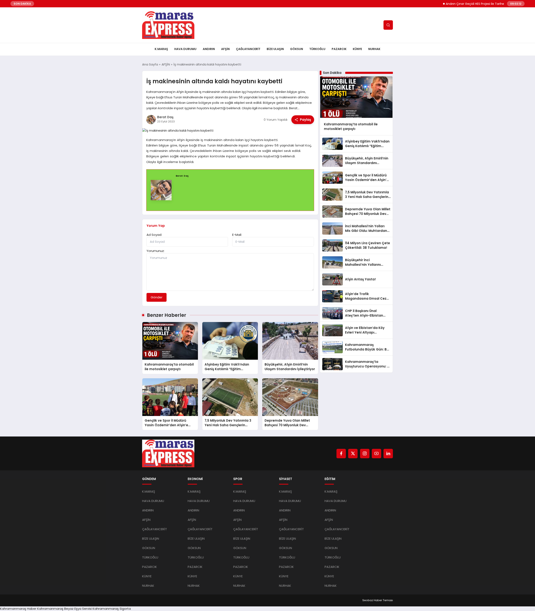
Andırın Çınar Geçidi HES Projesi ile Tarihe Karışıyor (466, 4)
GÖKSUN (296, 49)
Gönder (156, 297)
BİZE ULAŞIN (275, 49)
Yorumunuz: (155, 251)
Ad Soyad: (154, 234)
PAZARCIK (339, 49)
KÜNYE (357, 49)
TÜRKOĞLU (317, 49)
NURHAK (374, 49)
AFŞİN (225, 49)
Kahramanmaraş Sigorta (112, 608)
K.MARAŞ (161, 49)
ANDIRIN (209, 49)
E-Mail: (237, 234)
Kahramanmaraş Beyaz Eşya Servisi (64, 608)
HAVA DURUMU (185, 49)
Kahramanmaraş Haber (18, 608)
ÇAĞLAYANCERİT (248, 49)
